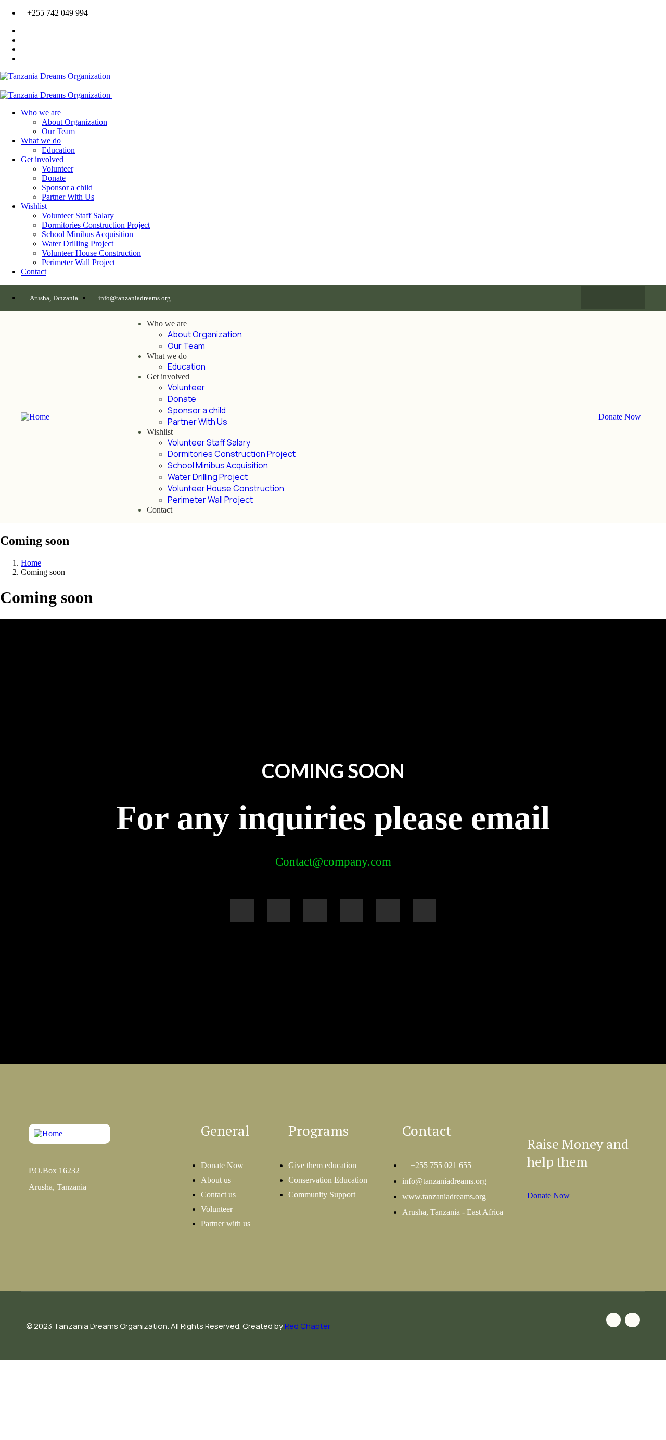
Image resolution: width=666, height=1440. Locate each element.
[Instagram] (623, 298)
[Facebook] (603, 298)
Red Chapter (307, 1325)
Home (31, 562)
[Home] (35, 416)
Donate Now (619, 416)
